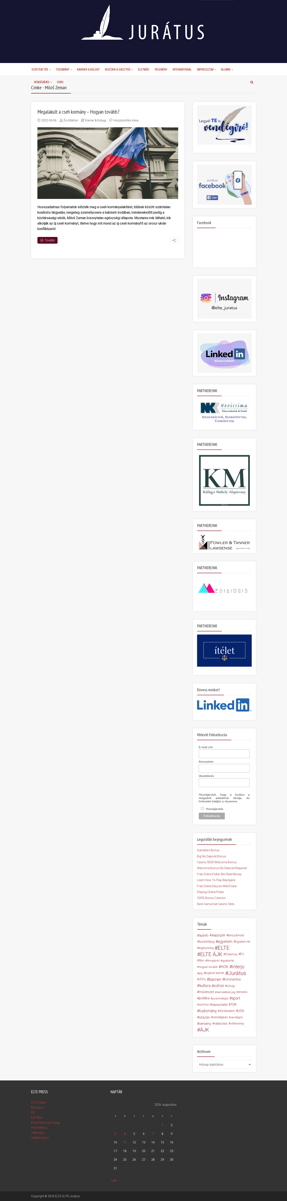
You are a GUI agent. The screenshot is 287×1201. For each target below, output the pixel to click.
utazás (204, 1017)
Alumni (225, 69)
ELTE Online (38, 1102)
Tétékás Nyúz (40, 1137)
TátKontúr (37, 1132)
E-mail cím (206, 747)
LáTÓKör (37, 1117)
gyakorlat (228, 960)
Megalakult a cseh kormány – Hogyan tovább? (78, 111)
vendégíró (236, 1017)
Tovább (50, 240)
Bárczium (37, 1107)
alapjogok (218, 935)
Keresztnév (206, 761)
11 (124, 1142)
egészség (206, 948)
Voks (60, 82)
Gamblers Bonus (208, 850)
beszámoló (236, 935)
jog (201, 973)
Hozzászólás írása (125, 120)
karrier (215, 979)
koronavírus (232, 979)
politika (204, 998)
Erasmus (231, 954)
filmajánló (213, 960)
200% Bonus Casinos (211, 898)
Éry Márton (71, 120)
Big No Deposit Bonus (211, 856)
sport (236, 998)
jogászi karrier (214, 973)
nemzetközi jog (226, 992)
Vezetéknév (206, 776)
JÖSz (202, 979)
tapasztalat (220, 1005)
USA (241, 1011)
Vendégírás (41, 82)
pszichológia (220, 998)
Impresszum (205, 69)
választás (220, 1023)
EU (242, 954)
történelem (227, 1011)
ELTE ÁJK (211, 954)
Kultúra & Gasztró (117, 69)
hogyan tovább (208, 966)
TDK (234, 1005)
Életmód (143, 69)
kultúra (205, 985)
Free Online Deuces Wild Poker (217, 886)
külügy (230, 985)
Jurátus (237, 973)
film (201, 960)
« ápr (114, 1180)
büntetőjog (207, 941)
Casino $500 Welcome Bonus (217, 862)
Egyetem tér (242, 941)
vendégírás (220, 1017)
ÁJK (204, 1029)
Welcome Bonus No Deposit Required (222, 868)
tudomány (208, 1010)
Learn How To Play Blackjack (216, 880)
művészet (206, 992)
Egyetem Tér (40, 69)
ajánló (203, 935)
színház (204, 1004)
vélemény (237, 1023)
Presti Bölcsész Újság (45, 1122)
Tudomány (62, 69)
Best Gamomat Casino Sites (215, 904)
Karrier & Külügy (88, 69)
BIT (33, 1112)
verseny (205, 1023)
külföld (219, 986)
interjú (238, 966)
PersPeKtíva (39, 1127)
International (182, 69)
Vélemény (161, 69)
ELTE (224, 947)
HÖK (224, 967)
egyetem (225, 941)
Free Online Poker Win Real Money (219, 874)
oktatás (243, 991)
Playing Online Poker (210, 892)
